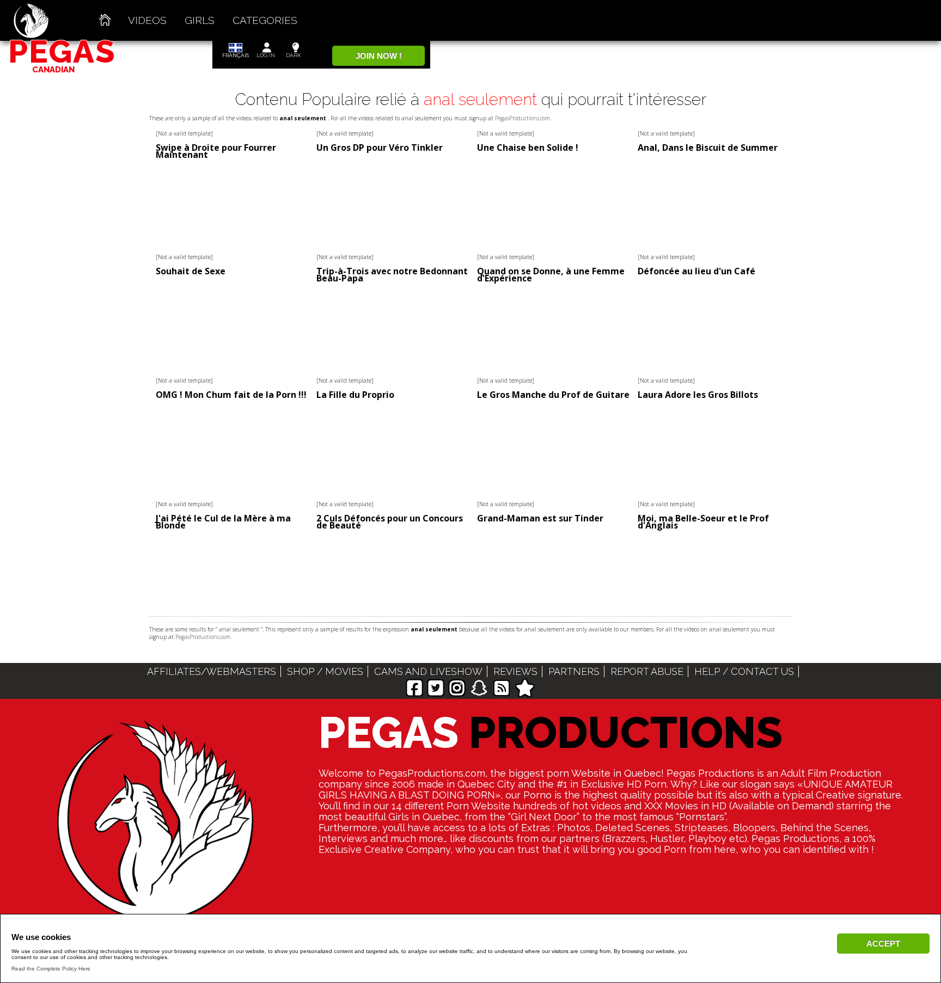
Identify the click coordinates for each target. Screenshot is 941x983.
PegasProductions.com (522, 118)
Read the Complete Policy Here (50, 969)
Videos (147, 20)
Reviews (515, 671)
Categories (265, 20)
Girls (200, 20)
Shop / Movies (325, 671)
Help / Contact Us (744, 671)
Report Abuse (646, 671)
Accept (883, 943)
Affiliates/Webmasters (211, 671)
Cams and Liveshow (428, 671)
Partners (574, 671)
